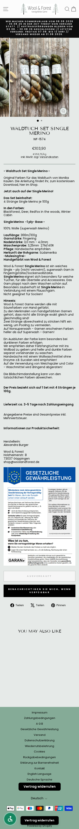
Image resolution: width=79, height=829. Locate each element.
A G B (39, 723)
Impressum (39, 712)
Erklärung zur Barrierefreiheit (39, 762)
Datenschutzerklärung (40, 740)
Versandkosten (49, 157)
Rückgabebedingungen (39, 757)
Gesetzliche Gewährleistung (39, 729)
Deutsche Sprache (39, 779)
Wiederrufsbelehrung (39, 746)
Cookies (39, 751)
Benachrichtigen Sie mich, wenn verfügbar (39, 590)
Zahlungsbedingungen (39, 718)
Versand (40, 735)
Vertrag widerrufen (40, 786)
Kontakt (40, 768)
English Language (39, 774)
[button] (10, 819)
